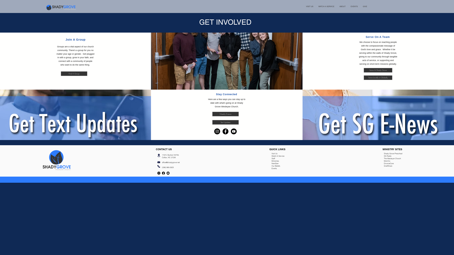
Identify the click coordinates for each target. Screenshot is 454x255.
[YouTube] (234, 131)
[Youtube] (168, 173)
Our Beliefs (276, 166)
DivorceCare (389, 163)
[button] (342, 6)
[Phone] (158, 166)
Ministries (275, 161)
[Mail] (158, 162)
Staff (273, 158)
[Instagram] (217, 131)
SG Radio (387, 156)
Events (274, 168)
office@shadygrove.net (171, 162)
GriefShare (388, 166)
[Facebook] (225, 131)
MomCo (387, 161)
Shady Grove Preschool (393, 153)
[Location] (158, 155)
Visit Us (274, 153)
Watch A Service (278, 156)
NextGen (275, 163)
